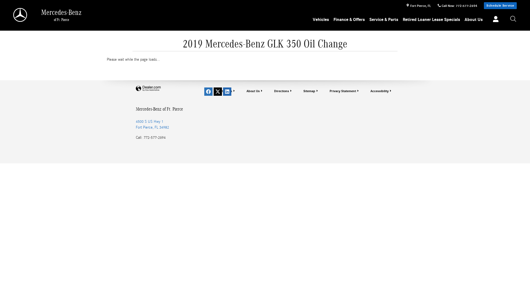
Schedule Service (500, 5)
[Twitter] (218, 91)
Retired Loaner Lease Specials (431, 19)
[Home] (20, 15)
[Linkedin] (227, 91)
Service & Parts (383, 19)
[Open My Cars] (494, 20)
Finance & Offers (349, 19)
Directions (281, 91)
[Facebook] (208, 91)
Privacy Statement (343, 91)
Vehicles (321, 19)
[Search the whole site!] (513, 19)
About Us (474, 19)
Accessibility (379, 91)
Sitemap (309, 91)
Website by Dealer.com (148, 89)
